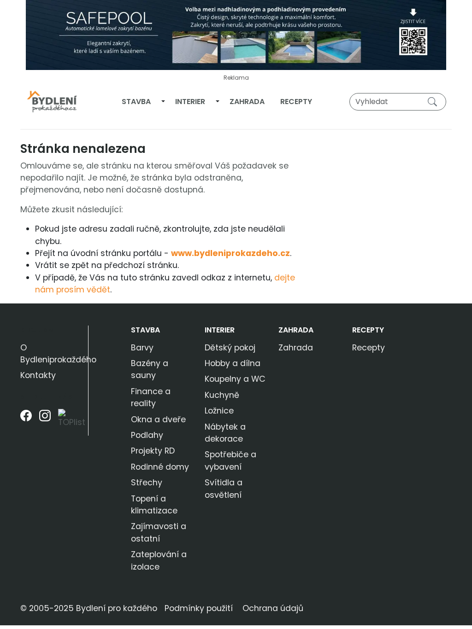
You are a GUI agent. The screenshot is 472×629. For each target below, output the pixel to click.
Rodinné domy (160, 466)
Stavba (136, 101)
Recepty (296, 101)
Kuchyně (222, 395)
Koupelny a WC (235, 378)
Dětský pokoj (230, 347)
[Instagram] (45, 422)
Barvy (142, 347)
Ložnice (219, 410)
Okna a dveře (158, 419)
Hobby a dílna (232, 363)
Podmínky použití (199, 608)
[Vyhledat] (434, 101)
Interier (190, 101)
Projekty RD (153, 450)
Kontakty (38, 375)
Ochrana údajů (272, 608)
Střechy (146, 482)
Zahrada (247, 101)
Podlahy (147, 435)
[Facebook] (26, 422)
